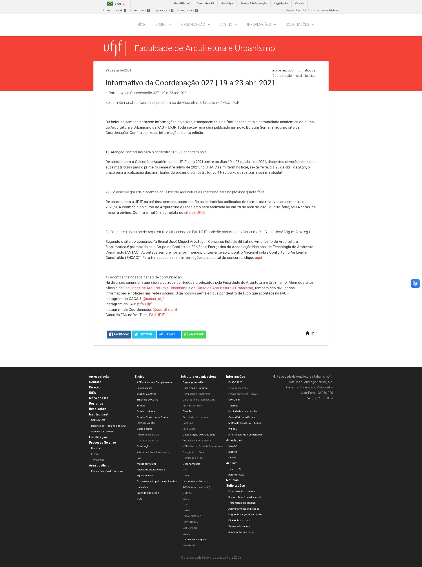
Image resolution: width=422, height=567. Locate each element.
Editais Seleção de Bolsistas (107, 471)
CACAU (232, 445)
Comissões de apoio (194, 539)
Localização (98, 437)
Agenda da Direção (102, 431)
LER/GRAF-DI (190, 528)
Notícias (309, 75)
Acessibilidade (330, 10)
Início (141, 24)
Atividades (234, 440)
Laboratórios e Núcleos (196, 481)
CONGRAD (234, 399)
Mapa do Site (293, 10)
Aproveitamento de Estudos (243, 508)
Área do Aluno (99, 465)
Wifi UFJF (233, 429)
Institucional (98, 414)
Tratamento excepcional (242, 502)
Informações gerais (148, 434)
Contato (95, 382)
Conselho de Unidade (195, 388)
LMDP (186, 510)
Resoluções (97, 409)
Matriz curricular (146, 464)
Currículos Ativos (146, 394)
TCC (139, 498)
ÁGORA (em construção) (196, 487)
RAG (139, 458)
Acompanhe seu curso (241, 532)
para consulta (236, 474)
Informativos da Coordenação (245, 434)
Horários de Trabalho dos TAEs (109, 425)
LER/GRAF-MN (190, 522)
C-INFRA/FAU (190, 545)
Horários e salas (146, 423)
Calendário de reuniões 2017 (199, 399)
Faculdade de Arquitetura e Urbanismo (205, 48)
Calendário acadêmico (241, 417)
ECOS (186, 498)
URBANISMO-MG (192, 516)
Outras (232, 457)
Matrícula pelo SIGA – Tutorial (245, 423)
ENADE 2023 (235, 382)
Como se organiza (147, 440)
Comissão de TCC (193, 458)
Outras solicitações (239, 526)
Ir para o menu (139, 10)
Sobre (160, 24)
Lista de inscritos (238, 388)
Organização (193, 24)
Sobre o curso (144, 429)
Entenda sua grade (148, 493)
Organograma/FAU (194, 382)
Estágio (141, 405)
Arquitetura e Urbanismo (197, 440)
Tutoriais (233, 405)
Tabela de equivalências (151, 469)
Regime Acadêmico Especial (244, 497)
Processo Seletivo (102, 442)
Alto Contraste (311, 10)
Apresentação (99, 376)
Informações (259, 24)
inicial (298, 75)
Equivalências (145, 475)
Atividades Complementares (153, 452)
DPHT (186, 475)
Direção (95, 387)
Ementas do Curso (147, 399)
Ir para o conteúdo (114, 10)
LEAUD (186, 533)
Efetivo (94, 454)
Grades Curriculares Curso (152, 417)
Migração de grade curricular (245, 514)
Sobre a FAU (98, 420)
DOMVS (187, 493)
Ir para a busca (163, 10)
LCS (185, 504)
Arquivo (232, 463)
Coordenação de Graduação (199, 434)
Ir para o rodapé (187, 10)
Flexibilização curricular (242, 491)
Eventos (232, 451)
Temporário (97, 460)
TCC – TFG (234, 468)
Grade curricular (146, 411)
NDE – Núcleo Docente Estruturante (203, 446)
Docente (95, 448)
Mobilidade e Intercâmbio (242, 411)
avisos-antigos (282, 70)
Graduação (143, 446)
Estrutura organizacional (198, 376)
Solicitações (297, 24)
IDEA (92, 393)
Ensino (226, 24)
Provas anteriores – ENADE (243, 394)
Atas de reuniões (192, 405)
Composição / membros (196, 394)
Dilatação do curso (239, 520)
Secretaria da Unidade (196, 417)
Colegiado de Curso (194, 452)
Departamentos (191, 464)
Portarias (96, 403)
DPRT (186, 469)
